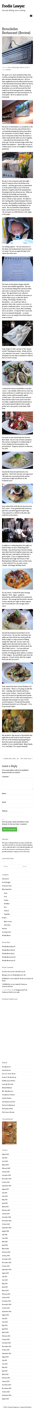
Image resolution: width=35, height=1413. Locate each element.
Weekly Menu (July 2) (8, 953)
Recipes (4, 918)
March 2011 (5, 1374)
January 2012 (6, 1339)
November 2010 (6, 1388)
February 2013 (6, 1294)
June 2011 (4, 1364)
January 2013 (6, 1297)
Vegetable (7, 914)
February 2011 (6, 1378)
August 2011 (5, 1357)
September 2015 (6, 1186)
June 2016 (5, 1161)
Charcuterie (5, 879)
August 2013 (5, 1273)
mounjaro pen (6, 975)
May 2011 (4, 1367)
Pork (5, 897)
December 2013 (6, 1259)
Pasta (5, 893)
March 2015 (5, 1207)
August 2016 (5, 1154)
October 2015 (6, 1182)
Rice (5, 907)
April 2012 (5, 1329)
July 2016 (4, 1158)
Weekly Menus (6, 935)
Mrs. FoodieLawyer (14, 67)
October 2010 (6, 1392)
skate (18, 653)
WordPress (29, 1407)
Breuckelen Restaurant (13, 84)
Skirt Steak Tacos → (27, 758)
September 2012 (6, 1311)
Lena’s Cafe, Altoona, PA (18, 971)
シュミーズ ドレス (7, 990)
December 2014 (6, 1217)
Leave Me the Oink (7, 1084)
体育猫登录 (5, 978)
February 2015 (6, 1210)
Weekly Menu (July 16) (8, 950)
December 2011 (6, 1343)
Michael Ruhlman (7, 1088)
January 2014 (6, 1255)
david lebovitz (6, 1070)
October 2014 (6, 1224)
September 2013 (6, 1269)
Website (4, 811)
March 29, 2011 (25, 67)
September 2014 (6, 1228)
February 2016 (6, 1168)
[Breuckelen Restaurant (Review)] (17, 51)
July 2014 (4, 1234)
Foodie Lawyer (13, 5)
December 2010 (6, 1385)
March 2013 (5, 1290)
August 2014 (5, 1231)
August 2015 (5, 1189)
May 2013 (4, 1283)
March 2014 (5, 1248)
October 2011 (5, 1350)
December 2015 (6, 1175)
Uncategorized (6, 932)
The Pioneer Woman (8, 1112)
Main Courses (8, 921)
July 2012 (4, 1318)
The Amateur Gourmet (8, 1102)
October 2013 (6, 1266)
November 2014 (6, 1221)
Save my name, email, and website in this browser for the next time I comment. (15, 823)
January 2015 (6, 1214)
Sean (24, 77)
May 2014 (5, 1241)
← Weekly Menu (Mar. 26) (10, 758)
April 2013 (5, 1287)
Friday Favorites (7, 886)
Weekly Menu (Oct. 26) (19, 975)
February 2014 (6, 1252)
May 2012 (4, 1325)
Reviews (8, 70)
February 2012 (6, 1336)
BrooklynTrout (6, 1067)
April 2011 (4, 1371)
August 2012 (5, 1315)
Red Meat (7, 904)
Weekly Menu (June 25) (8, 957)
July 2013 (4, 1276)
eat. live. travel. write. (9, 1074)
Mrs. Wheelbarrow (7, 1091)
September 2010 (6, 1395)
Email (4, 802)
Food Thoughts (6, 882)
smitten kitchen (6, 1098)
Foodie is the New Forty (9, 1077)
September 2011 (6, 1353)
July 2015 (4, 1193)
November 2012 (6, 1304)
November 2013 (6, 1262)
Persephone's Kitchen (8, 1095)
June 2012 (5, 1322)
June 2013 (5, 1280)
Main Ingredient (7, 889)
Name (4, 793)
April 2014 (5, 1245)
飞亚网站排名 (6, 984)
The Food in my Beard (8, 1105)
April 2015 (5, 1203)
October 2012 (6, 1308)
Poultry (6, 900)
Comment (5, 777)
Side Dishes (7, 925)
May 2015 (4, 1200)
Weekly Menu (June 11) (8, 960)
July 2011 (4, 1360)
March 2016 (5, 1165)
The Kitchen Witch (7, 1109)
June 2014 (5, 1238)
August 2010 (5, 1399)
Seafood (6, 911)
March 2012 (5, 1332)
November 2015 (6, 1179)
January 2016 (6, 1172)
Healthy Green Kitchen (8, 1081)
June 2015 (5, 1196)
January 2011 (5, 1381)
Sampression (16, 1407)
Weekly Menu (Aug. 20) (8, 946)
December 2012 (6, 1301)
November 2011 (6, 1346)
